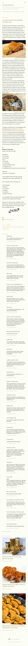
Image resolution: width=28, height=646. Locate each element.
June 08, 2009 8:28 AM (11, 355)
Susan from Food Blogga (13, 284)
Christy (8, 427)
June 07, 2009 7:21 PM (11, 280)
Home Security (10, 524)
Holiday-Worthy (5, 228)
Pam (8, 307)
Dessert (14, 226)
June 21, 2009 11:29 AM (11, 495)
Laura (8, 462)
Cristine (8, 439)
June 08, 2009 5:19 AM (11, 345)
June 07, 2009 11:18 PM (11, 303)
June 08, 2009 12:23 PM (12, 377)
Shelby (8, 339)
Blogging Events (9, 226)
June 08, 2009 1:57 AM (11, 327)
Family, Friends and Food (21, 58)
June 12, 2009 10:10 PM (11, 472)
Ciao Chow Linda (11, 262)
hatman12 (18, 641)
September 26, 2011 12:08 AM (13, 528)
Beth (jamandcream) (12, 331)
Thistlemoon (10, 395)
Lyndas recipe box (11, 360)
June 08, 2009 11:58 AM (11, 368)
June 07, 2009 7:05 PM (11, 258)
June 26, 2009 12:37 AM (11, 507)
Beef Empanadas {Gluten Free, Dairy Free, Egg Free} (13, 627)
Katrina (8, 296)
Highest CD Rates (11, 381)
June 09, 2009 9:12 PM (11, 413)
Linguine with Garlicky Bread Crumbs (11, 558)
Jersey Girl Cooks (11, 245)
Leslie (8, 349)
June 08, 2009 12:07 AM (12, 312)
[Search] (25, 2)
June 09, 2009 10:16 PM (11, 435)
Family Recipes (20, 226)
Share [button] (3, 224)
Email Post (8, 224)
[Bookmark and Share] (7, 219)
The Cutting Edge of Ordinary (14, 512)
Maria (8, 273)
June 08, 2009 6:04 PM (11, 390)
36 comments (9, 561)
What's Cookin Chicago (12, 316)
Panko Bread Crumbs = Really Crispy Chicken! (13, 585)
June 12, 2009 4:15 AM (11, 458)
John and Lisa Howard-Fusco (14, 499)
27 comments (9, 588)
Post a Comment (6, 531)
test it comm (10, 491)
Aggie (8, 236)
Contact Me (16, 11)
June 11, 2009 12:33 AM (11, 443)
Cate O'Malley (10, 417)
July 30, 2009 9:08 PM (11, 520)
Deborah (9, 372)
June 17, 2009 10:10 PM (11, 487)
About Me (9, 11)
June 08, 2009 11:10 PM (11, 401)
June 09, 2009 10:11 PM (11, 423)
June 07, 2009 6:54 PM (11, 241)
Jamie (8, 477)
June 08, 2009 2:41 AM (11, 335)
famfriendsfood (8, 5)
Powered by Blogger (15, 639)
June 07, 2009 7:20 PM (11, 269)
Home (4, 11)
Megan (8, 405)
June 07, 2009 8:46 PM (11, 292)
